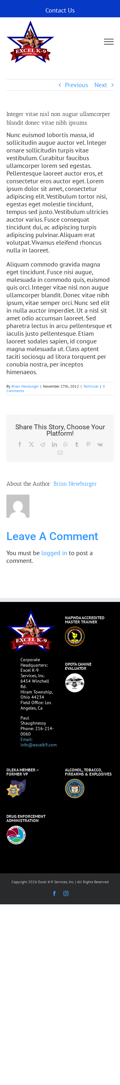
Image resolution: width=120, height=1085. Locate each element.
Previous (76, 85)
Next (100, 85)
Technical (91, 386)
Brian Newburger (25, 386)
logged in (54, 553)
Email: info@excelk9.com (38, 742)
